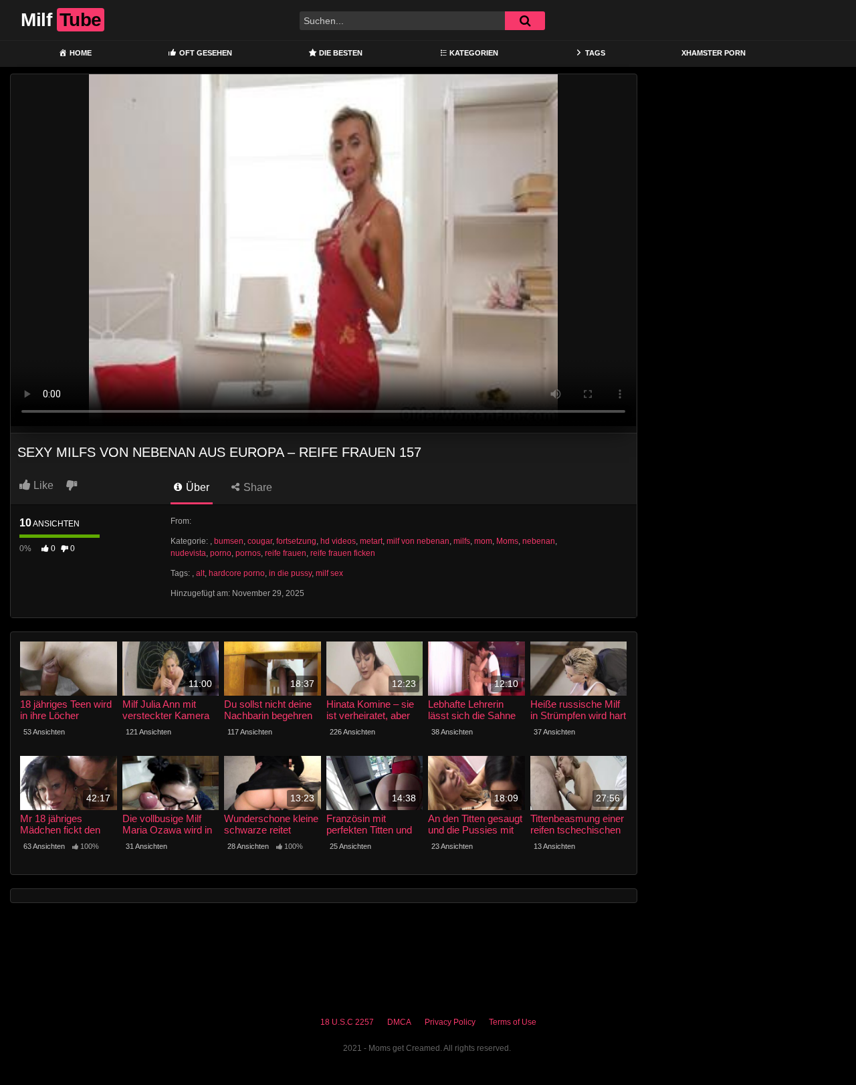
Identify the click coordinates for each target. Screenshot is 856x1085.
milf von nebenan (418, 541)
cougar (259, 541)
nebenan (538, 541)
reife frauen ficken (342, 553)
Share (256, 487)
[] (525, 20)
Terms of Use (512, 1022)
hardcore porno (237, 573)
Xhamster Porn (713, 53)
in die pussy (290, 573)
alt (200, 573)
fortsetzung (296, 541)
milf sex (329, 573)
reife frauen (285, 553)
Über (196, 487)
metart (371, 541)
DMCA (399, 1022)
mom (483, 541)
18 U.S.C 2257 (347, 1022)
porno (220, 553)
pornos (248, 553)
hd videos (338, 541)
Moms (507, 541)
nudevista (188, 553)
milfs (461, 541)
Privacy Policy (450, 1022)
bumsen (228, 541)
